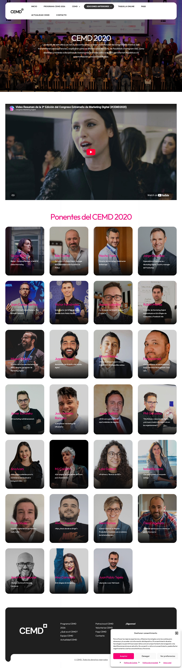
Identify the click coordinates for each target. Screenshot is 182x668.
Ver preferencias (167, 656)
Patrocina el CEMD (104, 623)
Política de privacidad (150, 663)
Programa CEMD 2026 (68, 625)
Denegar (146, 656)
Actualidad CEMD (68, 639)
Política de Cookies (130, 663)
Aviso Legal (167, 663)
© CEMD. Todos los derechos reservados (91, 659)
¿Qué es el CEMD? (69, 631)
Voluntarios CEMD (104, 627)
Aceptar (123, 656)
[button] (176, 633)
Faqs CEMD (101, 631)
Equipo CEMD (66, 635)
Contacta (100, 635)
